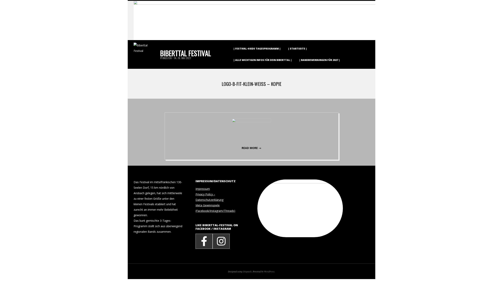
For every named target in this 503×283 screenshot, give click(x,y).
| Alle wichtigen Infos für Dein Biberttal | (262, 60)
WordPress (269, 271)
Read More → (251, 148)
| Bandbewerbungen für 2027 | (319, 60)
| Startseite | (297, 48)
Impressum (203, 189)
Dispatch (247, 271)
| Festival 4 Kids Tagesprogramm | (257, 48)
